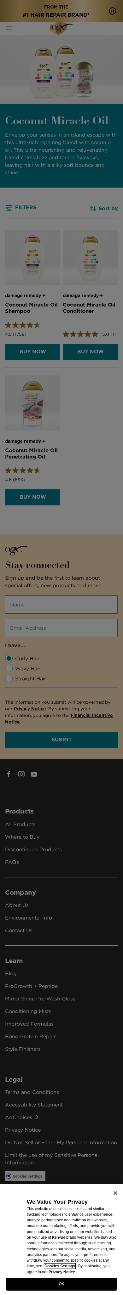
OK (61, 1284)
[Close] (115, 1193)
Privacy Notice (62, 1272)
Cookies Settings (59, 1266)
